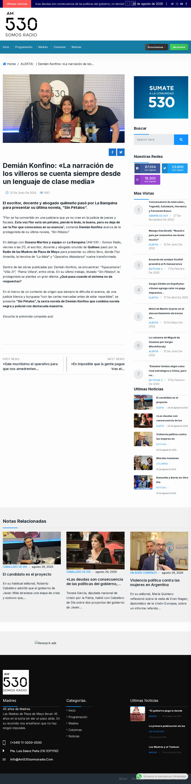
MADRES (153, 716)
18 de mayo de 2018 (171, 716)
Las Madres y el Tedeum (164, 746)
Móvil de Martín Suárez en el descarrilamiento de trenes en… (166, 313)
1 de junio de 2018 (157, 737)
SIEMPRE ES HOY (158, 215)
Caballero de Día (15, 566)
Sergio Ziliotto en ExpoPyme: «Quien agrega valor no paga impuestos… (167, 288)
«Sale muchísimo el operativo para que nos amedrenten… (30, 364)
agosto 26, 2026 (42, 566)
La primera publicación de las (167, 725)
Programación (23, 47)
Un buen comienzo (143, 572)
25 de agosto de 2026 (166, 469)
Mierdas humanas (167, 458)
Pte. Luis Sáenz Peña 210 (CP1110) (34, 751)
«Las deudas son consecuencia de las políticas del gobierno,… (94, 581)
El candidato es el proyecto (27, 574)
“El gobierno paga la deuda (165, 710)
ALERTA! (27, 64)
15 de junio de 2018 (171, 752)
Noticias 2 (155, 268)
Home (11, 64)
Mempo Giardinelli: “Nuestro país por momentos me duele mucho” (166, 235)
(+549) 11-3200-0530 (26, 742)
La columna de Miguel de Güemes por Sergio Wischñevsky (164, 342)
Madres (43, 47)
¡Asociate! (179, 47)
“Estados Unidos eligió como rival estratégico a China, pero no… (167, 371)
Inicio (6, 47)
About (123, 778)
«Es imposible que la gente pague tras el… (97, 364)
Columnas (60, 47)
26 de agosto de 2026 (178, 408)
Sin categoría (156, 731)
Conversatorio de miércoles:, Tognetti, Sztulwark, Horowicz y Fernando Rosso (168, 206)
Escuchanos (155, 46)
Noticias (76, 47)
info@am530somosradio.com (31, 759)
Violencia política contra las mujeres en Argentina (79, 3)
